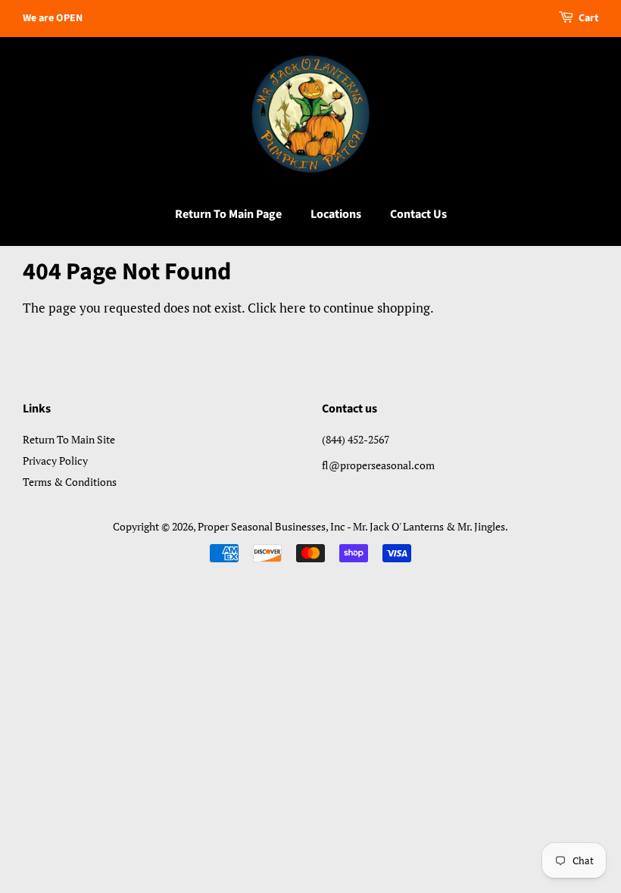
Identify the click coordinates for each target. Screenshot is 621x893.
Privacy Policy (55, 460)
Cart (588, 18)
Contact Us (418, 214)
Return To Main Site (69, 439)
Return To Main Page (228, 214)
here (292, 307)
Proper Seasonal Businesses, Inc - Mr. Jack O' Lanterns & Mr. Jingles (351, 526)
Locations (335, 214)
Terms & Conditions (70, 482)
